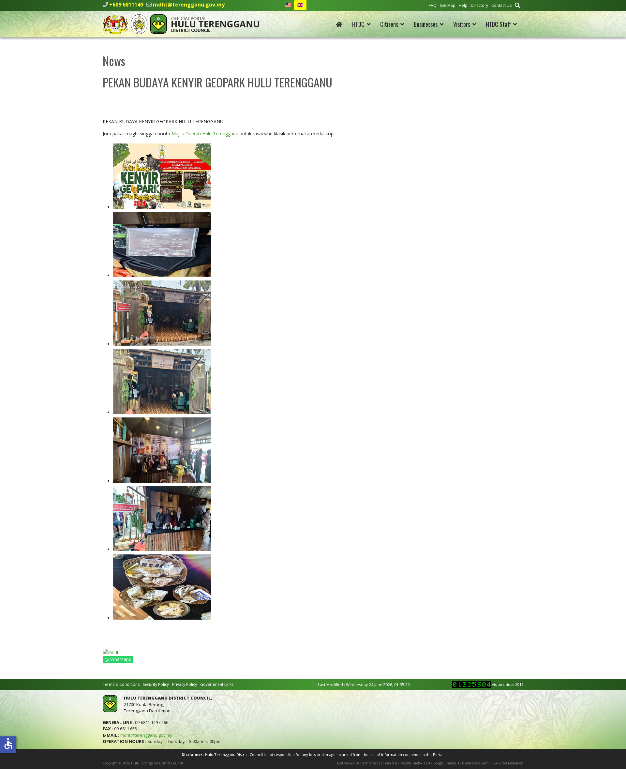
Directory (479, 5)
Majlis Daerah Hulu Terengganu (204, 133)
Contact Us (501, 5)
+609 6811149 (126, 4)
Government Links (216, 684)
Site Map (447, 5)
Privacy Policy (184, 684)
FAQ (433, 5)
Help (463, 5)
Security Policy (156, 684)
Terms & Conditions (121, 684)
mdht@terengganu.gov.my (189, 4)
